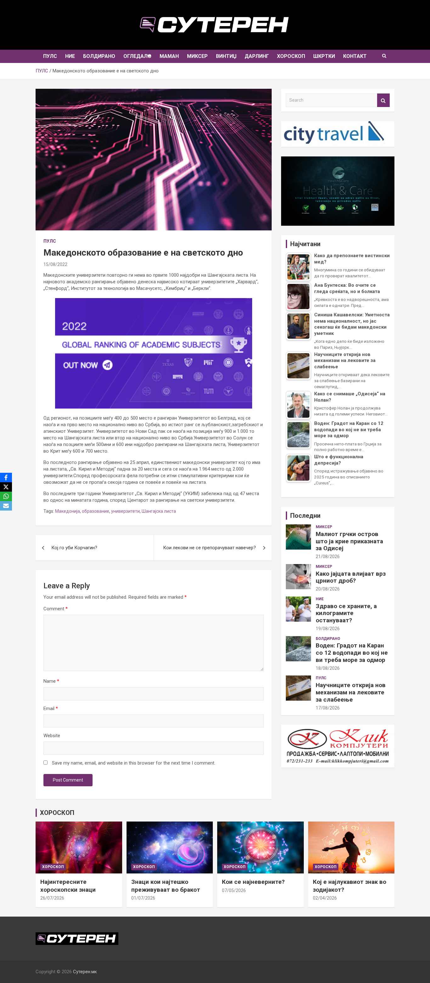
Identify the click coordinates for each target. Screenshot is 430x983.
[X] (6, 487)
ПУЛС (50, 56)
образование (95, 511)
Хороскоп (291, 56)
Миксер (197, 56)
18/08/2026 (328, 668)
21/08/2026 (328, 556)
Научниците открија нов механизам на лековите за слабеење (351, 692)
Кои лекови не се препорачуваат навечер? (209, 548)
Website (51, 735)
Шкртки (324, 56)
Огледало (137, 56)
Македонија (67, 511)
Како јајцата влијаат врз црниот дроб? (351, 577)
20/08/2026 (328, 588)
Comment (55, 609)
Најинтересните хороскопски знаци (68, 885)
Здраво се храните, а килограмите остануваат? (346, 613)
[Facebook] (6, 477)
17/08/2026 (328, 707)
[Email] (6, 506)
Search (383, 100)
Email (50, 708)
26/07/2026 (52, 898)
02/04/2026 (325, 898)
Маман (169, 56)
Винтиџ (226, 56)
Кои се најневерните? (253, 881)
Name (51, 681)
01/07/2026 (143, 898)
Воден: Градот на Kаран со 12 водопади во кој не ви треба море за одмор (352, 653)
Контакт (355, 56)
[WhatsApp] (6, 496)
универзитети (125, 511)
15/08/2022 (55, 264)
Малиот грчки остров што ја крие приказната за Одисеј (349, 541)
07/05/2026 (234, 890)
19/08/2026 (328, 628)
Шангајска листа (159, 511)
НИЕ (70, 56)
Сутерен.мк (85, 972)
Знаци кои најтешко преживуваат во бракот (165, 885)
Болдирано (99, 56)
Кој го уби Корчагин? (74, 548)
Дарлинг (257, 56)
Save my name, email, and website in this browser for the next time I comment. (133, 763)
